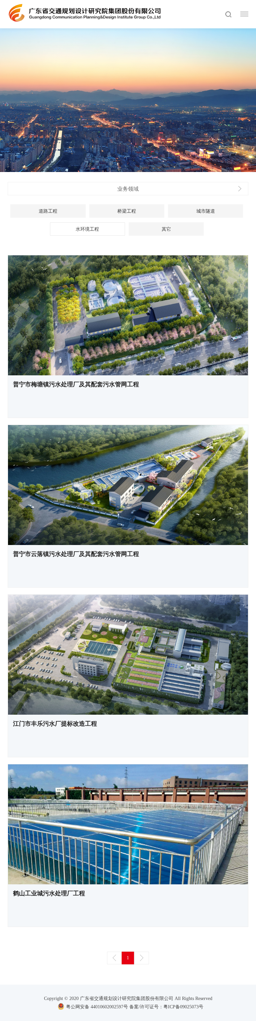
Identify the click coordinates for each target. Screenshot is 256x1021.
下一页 (141, 958)
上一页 (114, 958)
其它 (166, 229)
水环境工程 (87, 229)
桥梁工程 (126, 211)
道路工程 (48, 211)
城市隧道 (205, 211)
